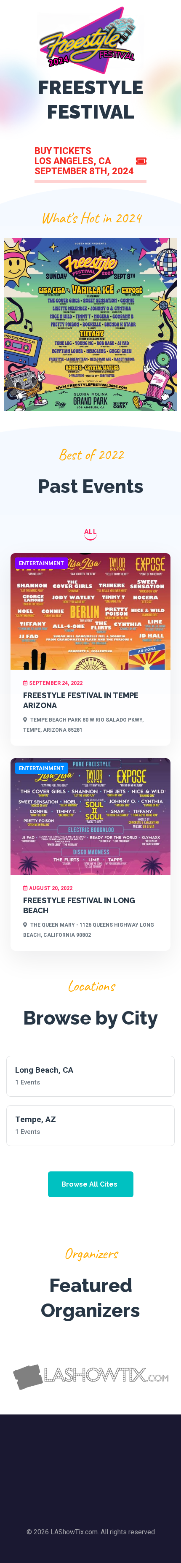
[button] (90, 1184)
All (90, 531)
